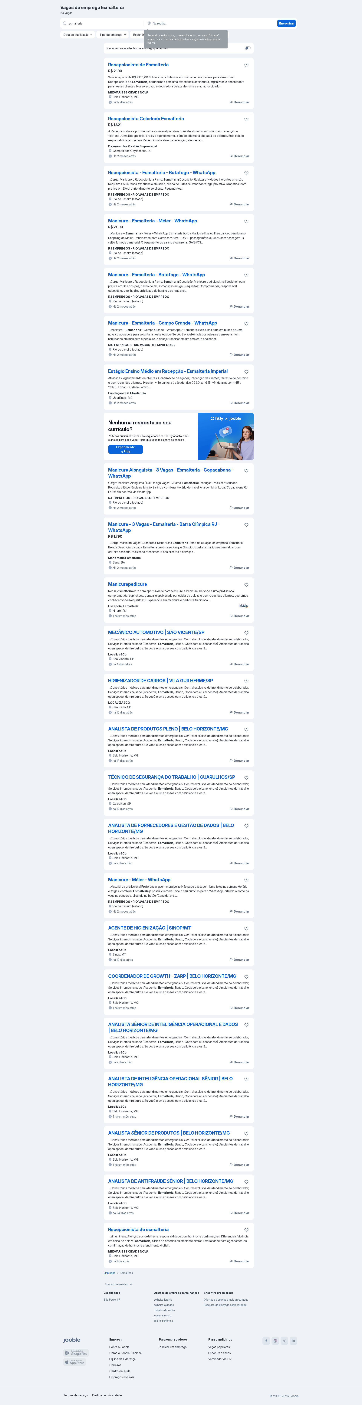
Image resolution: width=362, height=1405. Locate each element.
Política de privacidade (107, 1395)
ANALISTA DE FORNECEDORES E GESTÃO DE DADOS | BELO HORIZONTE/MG (171, 828)
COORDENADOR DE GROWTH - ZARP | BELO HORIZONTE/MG (172, 976)
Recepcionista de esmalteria (138, 1229)
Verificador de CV (220, 1359)
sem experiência (163, 1320)
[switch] (248, 48)
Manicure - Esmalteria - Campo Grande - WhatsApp (162, 323)
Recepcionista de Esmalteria (138, 64)
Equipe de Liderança (122, 1359)
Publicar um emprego (173, 1347)
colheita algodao (164, 1304)
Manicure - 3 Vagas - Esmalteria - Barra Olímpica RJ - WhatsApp (164, 527)
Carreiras (115, 1365)
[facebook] (266, 1341)
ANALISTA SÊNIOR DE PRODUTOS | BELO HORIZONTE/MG (169, 1133)
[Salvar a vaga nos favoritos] (246, 65)
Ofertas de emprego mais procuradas (226, 1299)
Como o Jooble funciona (125, 1353)
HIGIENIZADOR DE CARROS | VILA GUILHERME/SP (160, 680)
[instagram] (275, 1341)
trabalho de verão (164, 1310)
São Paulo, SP (112, 1299)
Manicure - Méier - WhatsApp (139, 879)
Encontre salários (219, 1353)
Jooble (294, 1396)
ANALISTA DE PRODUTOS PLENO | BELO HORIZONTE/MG (168, 729)
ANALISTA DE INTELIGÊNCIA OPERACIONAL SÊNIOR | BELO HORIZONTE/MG (170, 1081)
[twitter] (284, 1341)
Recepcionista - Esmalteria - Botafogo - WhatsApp (161, 172)
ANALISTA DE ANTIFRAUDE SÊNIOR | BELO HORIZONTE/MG (170, 1181)
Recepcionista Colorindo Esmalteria (146, 118)
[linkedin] (293, 1341)
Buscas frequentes (116, 1284)
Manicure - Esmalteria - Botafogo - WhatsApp (156, 274)
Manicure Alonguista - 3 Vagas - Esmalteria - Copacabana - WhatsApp (171, 473)
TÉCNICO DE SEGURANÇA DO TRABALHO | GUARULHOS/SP (171, 777)
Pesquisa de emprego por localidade (225, 1304)
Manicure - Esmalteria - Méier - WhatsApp (152, 221)
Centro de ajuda (119, 1371)
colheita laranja (163, 1299)
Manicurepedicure (127, 584)
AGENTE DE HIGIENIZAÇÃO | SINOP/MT (149, 928)
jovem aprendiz (162, 1315)
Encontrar (286, 23)
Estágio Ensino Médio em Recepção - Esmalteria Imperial (168, 371)
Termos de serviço (75, 1395)
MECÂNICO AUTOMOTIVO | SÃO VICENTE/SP (156, 632)
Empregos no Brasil (121, 1377)
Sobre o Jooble (119, 1347)
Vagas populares (219, 1347)
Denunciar (241, 102)
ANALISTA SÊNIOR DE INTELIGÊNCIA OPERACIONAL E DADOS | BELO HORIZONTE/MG (173, 1027)
